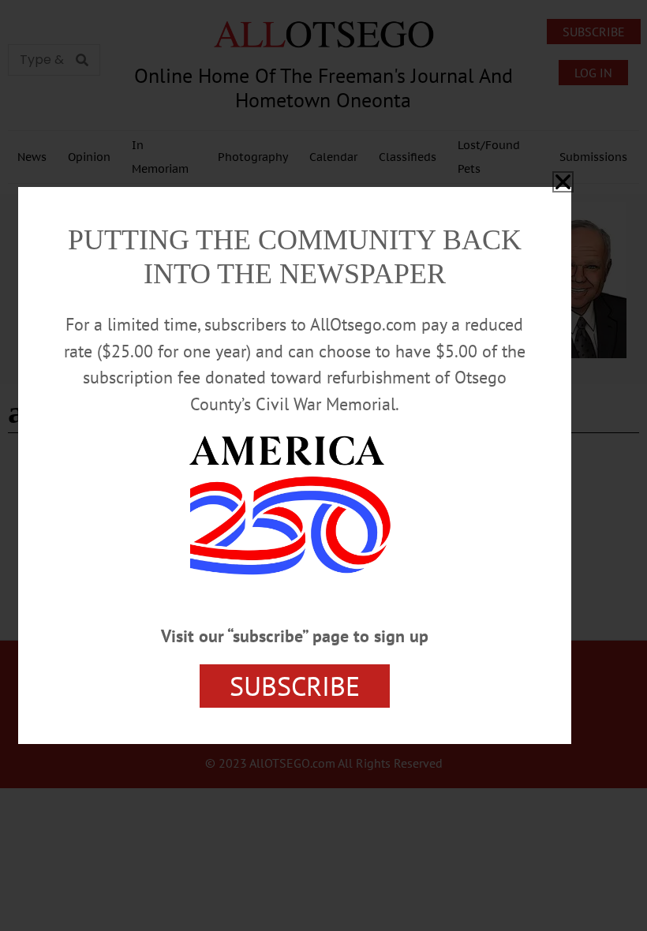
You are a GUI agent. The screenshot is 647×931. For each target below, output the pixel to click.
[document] (323, 465)
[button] (563, 182)
